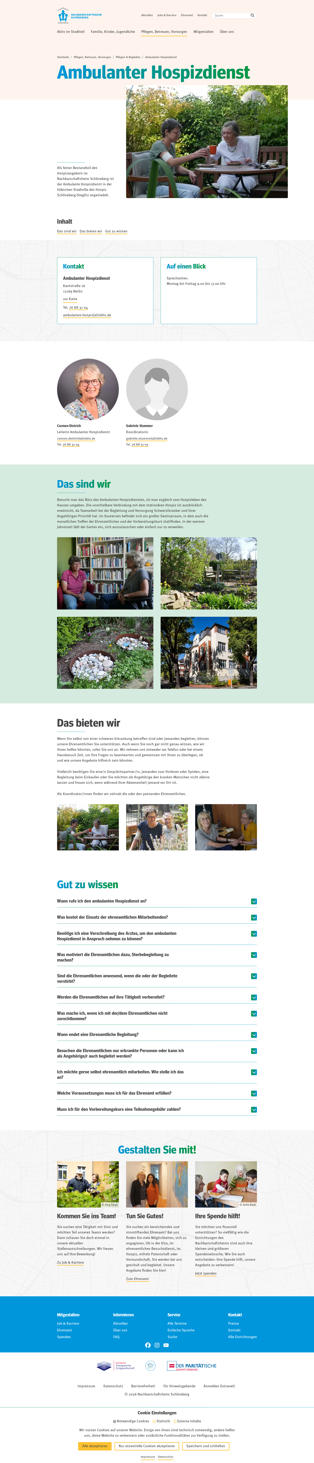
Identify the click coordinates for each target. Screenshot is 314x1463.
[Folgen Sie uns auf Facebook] (148, 1345)
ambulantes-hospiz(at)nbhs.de (87, 315)
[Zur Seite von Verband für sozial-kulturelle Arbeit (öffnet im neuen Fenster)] (150, 1366)
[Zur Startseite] (79, 15)
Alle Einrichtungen (242, 1337)
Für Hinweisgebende (179, 1386)
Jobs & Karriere (166, 15)
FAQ (116, 1337)
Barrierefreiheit (143, 1386)
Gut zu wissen (116, 231)
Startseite (63, 57)
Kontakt (202, 15)
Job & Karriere (68, 1324)
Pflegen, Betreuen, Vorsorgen (92, 57)
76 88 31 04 (78, 308)
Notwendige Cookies (133, 1421)
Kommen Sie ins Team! (86, 1216)
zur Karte (70, 299)
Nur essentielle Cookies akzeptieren (147, 1446)
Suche (172, 1337)
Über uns (120, 1330)
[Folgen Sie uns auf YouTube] (166, 1345)
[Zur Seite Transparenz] (115, 1366)
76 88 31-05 (140, 444)
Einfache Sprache (181, 1330)
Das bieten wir (91, 231)
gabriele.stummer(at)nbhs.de (146, 438)
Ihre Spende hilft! (217, 1216)
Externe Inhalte (189, 1421)
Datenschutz (113, 1386)
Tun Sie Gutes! (144, 1216)
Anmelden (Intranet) (219, 1386)
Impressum (86, 1386)
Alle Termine (177, 1324)
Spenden (64, 1337)
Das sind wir (67, 231)
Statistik (163, 1421)
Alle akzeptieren (94, 1446)
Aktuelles (147, 15)
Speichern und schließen (205, 1446)
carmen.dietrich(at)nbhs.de (76, 438)
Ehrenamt (187, 15)
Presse (233, 1324)
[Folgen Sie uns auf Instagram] (157, 1345)
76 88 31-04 (71, 444)
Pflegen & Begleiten (128, 57)
